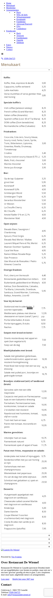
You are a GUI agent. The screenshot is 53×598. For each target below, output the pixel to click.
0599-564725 (14, 592)
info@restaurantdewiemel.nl (18, 595)
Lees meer (5, 579)
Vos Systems (16, 557)
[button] (26, 69)
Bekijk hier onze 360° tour (23, 579)
